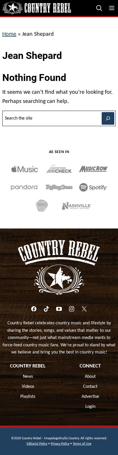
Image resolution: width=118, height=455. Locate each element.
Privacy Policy (60, 444)
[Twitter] (84, 309)
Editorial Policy (37, 444)
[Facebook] (33, 309)
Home (9, 34)
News (28, 376)
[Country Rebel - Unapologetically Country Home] (36, 8)
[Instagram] (71, 309)
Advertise (90, 396)
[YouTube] (59, 309)
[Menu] (111, 8)
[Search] (99, 8)
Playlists (27, 396)
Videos (28, 386)
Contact (90, 386)
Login (90, 406)
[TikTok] (46, 309)
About (90, 376)
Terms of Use (82, 444)
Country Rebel (28, 366)
